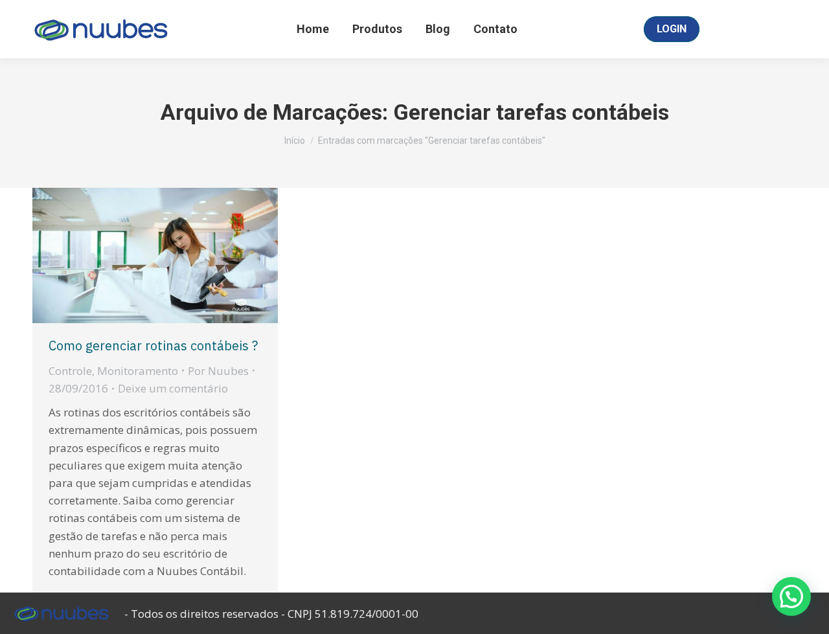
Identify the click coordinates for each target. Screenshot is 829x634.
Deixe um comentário (173, 388)
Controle (70, 370)
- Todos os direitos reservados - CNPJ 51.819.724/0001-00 (271, 613)
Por (218, 370)
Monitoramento (137, 370)
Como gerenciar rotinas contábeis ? (153, 345)
